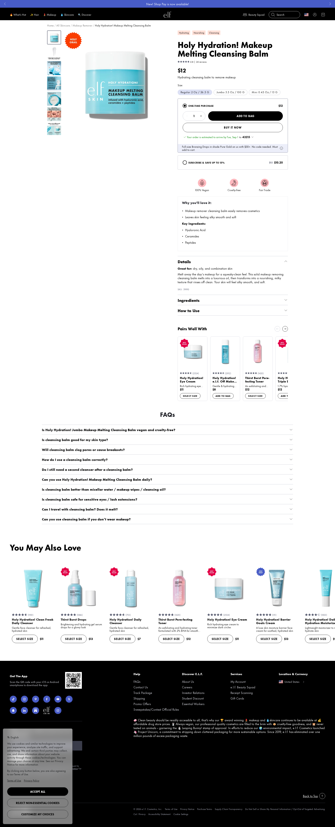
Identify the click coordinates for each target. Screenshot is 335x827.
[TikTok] (13, 699)
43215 (246, 137)
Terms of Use (171, 809)
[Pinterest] (35, 699)
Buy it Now (232, 127)
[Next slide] (285, 329)
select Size (190, 395)
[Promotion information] (281, 148)
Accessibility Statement (159, 814)
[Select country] (306, 14)
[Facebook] (46, 699)
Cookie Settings (180, 814)
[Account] (315, 14)
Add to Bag (245, 116)
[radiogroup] (233, 134)
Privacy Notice (187, 809)
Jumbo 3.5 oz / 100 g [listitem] (231, 92)
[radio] (185, 106)
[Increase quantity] (201, 116)
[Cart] (323, 15)
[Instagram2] (57, 710)
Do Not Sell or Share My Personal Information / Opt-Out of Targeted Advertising (285, 809)
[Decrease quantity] (187, 116)
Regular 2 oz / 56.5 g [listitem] (195, 92)
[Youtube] (57, 699)
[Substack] (35, 710)
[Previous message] (5, 4)
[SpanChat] (13, 710)
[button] (115, 82)
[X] (69, 699)
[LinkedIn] (24, 710)
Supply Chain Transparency (228, 809)
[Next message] (330, 4)
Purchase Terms (204, 809)
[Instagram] (24, 699)
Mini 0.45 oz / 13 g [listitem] (264, 92)
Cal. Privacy (139, 814)
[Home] (167, 14)
